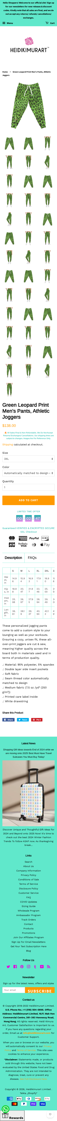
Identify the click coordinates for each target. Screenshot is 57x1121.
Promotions (28, 933)
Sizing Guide (28, 906)
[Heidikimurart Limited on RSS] (48, 967)
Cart (52, 23)
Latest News (28, 743)
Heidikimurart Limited (38, 1089)
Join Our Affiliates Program (28, 937)
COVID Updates (28, 902)
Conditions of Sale (28, 879)
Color (5, 467)
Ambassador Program (28, 915)
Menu (9, 23)
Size (5, 452)
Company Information (28, 870)
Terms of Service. (26, 1050)
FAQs (32, 558)
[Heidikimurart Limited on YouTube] (42, 967)
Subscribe (40, 990)
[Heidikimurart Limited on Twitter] (8, 967)
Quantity (8, 481)
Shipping (7, 444)
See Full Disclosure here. (33, 1079)
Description (13, 558)
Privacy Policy (28, 875)
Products (28, 928)
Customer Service (28, 893)
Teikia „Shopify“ (28, 1093)
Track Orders (28, 919)
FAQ (28, 897)
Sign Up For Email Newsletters (28, 942)
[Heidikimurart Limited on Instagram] (28, 967)
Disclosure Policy (28, 888)
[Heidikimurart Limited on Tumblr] (35, 967)
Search (28, 862)
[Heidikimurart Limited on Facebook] (15, 967)
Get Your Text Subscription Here (28, 946)
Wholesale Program (28, 910)
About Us (28, 866)
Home (5, 71)
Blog (28, 951)
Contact (28, 924)
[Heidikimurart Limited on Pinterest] (22, 967)
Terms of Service (28, 884)
